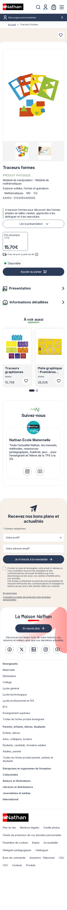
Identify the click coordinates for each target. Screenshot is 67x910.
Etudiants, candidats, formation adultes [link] (24, 745)
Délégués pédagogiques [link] (17, 850)
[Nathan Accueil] (13, 7)
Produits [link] (30, 865)
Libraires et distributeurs (18, 787)
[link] (27, 471)
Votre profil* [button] (13, 537)
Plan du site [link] (9, 827)
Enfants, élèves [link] (11, 732)
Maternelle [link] (9, 669)
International (10, 799)
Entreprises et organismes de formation (27, 768)
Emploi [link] (36, 842)
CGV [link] (5, 865)
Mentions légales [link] (29, 827)
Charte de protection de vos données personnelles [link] (32, 835)
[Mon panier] (54, 6)
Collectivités (10, 774)
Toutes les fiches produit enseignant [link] (23, 719)
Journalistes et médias (17, 793)
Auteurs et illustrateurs (17, 780)
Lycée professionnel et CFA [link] (18, 700)
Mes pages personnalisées (22, 17)
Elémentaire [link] (9, 676)
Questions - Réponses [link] (42, 857)
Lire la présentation (31, 223)
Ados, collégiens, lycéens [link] (17, 739)
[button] (33, 95)
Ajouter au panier (31, 271)
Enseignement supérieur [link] (16, 713)
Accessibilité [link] (51, 842)
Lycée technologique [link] (15, 694)
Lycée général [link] (11, 688)
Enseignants (10, 663)
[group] (22, 151)
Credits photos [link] (51, 827)
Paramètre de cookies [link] (15, 842)
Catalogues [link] (41, 850)
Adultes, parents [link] (12, 751)
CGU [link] (61, 857)
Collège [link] (7, 682)
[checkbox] (4, 568)
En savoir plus (10, 593)
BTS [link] (5, 706)
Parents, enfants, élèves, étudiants (24, 726)
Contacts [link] (17, 865)
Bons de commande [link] (14, 857)
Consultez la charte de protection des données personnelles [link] (27, 598)
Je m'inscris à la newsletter (31, 559)
